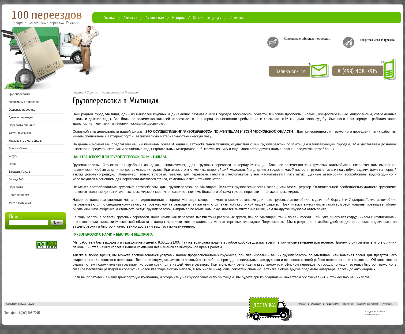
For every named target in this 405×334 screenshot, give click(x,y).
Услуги (92, 92)
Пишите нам (155, 18)
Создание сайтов (375, 311)
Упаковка (237, 18)
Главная (109, 18)
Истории (178, 18)
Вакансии (130, 18)
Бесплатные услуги (207, 18)
